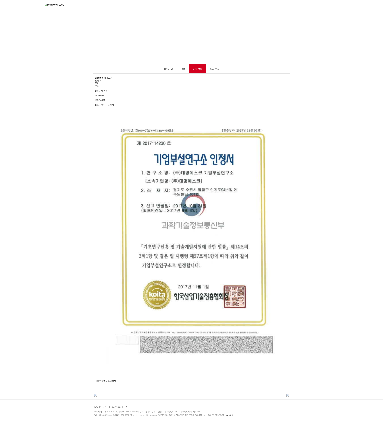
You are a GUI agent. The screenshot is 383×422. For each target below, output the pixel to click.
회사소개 (213, 8)
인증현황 (197, 69)
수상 (97, 86)
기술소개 (235, 8)
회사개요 (168, 69)
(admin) (229, 414)
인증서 (98, 80)
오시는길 (214, 69)
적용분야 (256, 8)
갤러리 (276, 8)
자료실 (317, 8)
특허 (97, 83)
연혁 (183, 69)
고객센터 (296, 8)
